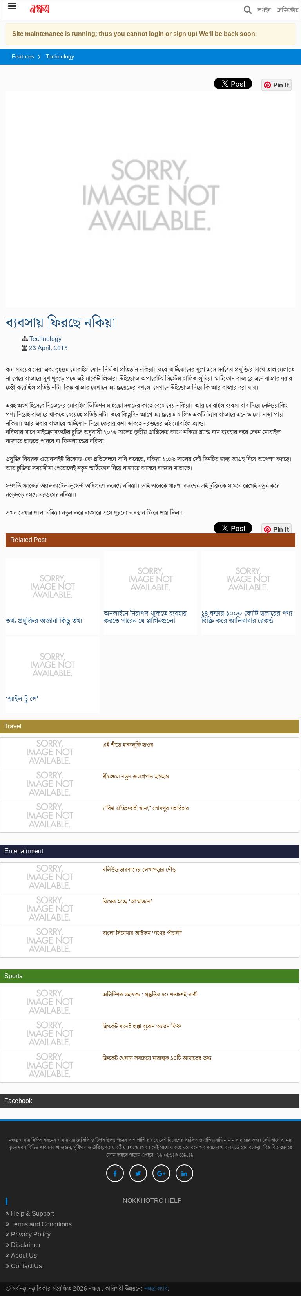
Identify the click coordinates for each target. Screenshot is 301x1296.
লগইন (264, 10)
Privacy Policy (30, 1234)
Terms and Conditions (40, 1224)
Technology (60, 57)
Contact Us (25, 1266)
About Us (23, 1255)
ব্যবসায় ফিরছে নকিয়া (61, 323)
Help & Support (31, 1213)
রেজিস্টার (288, 10)
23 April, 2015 (48, 348)
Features (23, 57)
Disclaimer (25, 1245)
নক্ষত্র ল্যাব (156, 1288)
